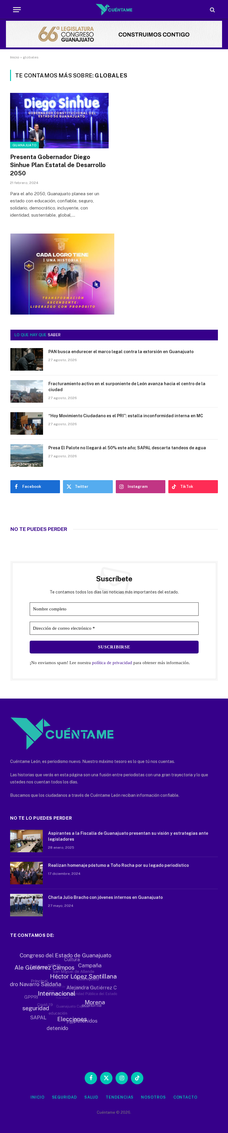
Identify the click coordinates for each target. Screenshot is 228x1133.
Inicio (14, 57)
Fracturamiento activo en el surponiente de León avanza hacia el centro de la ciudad (126, 386)
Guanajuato (24, 145)
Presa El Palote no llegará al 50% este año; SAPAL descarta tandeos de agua (127, 447)
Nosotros (153, 1097)
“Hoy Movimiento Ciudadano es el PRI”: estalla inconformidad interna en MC (125, 415)
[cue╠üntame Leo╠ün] (62, 313)
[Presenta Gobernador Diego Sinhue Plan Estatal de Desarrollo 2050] (59, 120)
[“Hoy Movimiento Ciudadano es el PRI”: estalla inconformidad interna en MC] (26, 423)
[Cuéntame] (114, 9)
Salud (91, 1097)
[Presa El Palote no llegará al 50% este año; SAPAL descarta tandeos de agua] (26, 455)
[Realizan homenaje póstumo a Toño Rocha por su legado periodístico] (26, 873)
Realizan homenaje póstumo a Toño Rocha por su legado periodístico (118, 865)
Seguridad (64, 1097)
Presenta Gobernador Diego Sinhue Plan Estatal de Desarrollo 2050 (58, 165)
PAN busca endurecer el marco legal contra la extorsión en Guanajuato (121, 351)
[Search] (212, 9)
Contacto (185, 1097)
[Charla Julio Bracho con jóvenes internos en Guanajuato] (26, 905)
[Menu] (17, 9)
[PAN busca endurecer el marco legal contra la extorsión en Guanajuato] (26, 359)
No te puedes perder (38, 529)
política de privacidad (112, 662)
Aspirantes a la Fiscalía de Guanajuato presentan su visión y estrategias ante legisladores (128, 836)
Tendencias (120, 1097)
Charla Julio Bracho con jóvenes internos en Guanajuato (105, 897)
